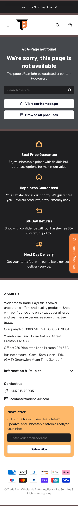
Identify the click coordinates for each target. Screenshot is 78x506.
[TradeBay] (22, 25)
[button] (57, 25)
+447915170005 (22, 391)
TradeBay (13, 489)
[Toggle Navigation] (8, 25)
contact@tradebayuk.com (29, 399)
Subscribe (39, 449)
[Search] (69, 90)
